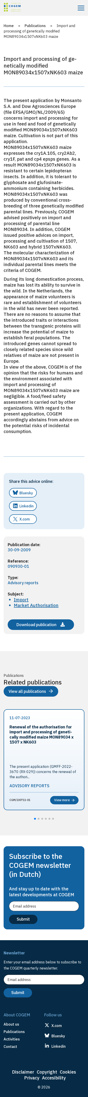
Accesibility (54, 1078)
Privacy (31, 1078)
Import (21, 600)
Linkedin (26, 506)
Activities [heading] (12, 1039)
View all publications (27, 691)
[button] (35, 819)
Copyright (47, 1072)
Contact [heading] (10, 1046)
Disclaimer (23, 1072)
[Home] (12, 8)
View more (62, 800)
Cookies (68, 1072)
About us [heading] (11, 1024)
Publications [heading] (14, 1031)
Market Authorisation (36, 605)
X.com (24, 519)
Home (9, 25)
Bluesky (26, 493)
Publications (35, 25)
